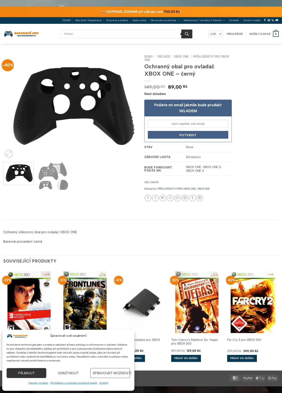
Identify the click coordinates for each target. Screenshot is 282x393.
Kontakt (234, 20)
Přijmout (26, 373)
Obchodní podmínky (163, 20)
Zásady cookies (38, 382)
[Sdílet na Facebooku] (148, 198)
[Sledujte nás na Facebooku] (265, 20)
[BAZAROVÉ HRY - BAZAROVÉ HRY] (21, 33)
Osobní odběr (252, 20)
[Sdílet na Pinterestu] (185, 198)
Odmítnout (68, 373)
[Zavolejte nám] (273, 20)
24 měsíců (193, 157)
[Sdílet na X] (155, 198)
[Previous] (11, 105)
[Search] (186, 34)
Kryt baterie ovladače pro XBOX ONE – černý (137, 341)
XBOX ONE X (195, 170)
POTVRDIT (188, 135)
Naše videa (139, 20)
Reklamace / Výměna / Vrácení (203, 20)
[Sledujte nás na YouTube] (277, 20)
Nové (189, 147)
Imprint (103, 382)
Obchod (163, 56)
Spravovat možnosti (111, 373)
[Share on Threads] (170, 198)
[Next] (130, 105)
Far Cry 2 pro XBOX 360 (244, 339)
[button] (235, 34)
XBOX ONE (181, 56)
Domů (148, 56)
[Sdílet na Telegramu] (200, 198)
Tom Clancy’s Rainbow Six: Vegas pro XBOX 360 (194, 341)
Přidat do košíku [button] (186, 358)
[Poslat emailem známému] (177, 198)
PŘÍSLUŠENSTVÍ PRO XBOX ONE (177, 188)
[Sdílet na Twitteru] (163, 198)
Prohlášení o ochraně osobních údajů (73, 382)
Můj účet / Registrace (88, 20)
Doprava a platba (117, 20)
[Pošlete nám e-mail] (269, 20)
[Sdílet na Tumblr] (192, 198)
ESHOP (66, 20)
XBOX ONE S (212, 167)
